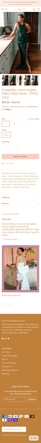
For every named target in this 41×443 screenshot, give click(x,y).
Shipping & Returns (10, 370)
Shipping (5, 197)
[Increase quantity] (17, 146)
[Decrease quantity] (4, 146)
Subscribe (32, 399)
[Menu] (2, 9)
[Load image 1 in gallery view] (20, 43)
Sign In (5, 359)
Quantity (5, 142)
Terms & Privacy (8, 363)
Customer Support (10, 356)
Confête (9, 435)
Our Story (6, 352)
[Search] (7, 9)
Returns (5, 203)
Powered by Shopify (20, 435)
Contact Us (6, 366)
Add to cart (20, 156)
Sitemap (5, 374)
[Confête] (20, 9)
